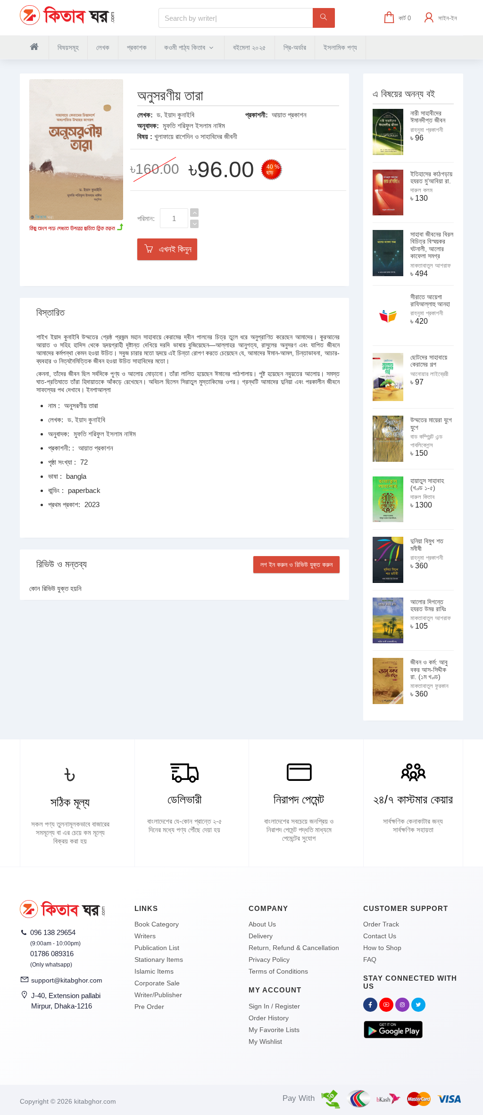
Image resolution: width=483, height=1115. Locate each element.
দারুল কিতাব (422, 496)
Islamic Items (154, 971)
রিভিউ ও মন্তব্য (61, 564)
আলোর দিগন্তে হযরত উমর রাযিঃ (428, 605)
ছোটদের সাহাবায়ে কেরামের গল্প (428, 360)
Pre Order (149, 1006)
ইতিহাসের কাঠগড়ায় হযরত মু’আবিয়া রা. (431, 177)
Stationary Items (158, 959)
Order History (269, 1018)
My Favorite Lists (274, 1029)
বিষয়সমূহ (68, 47)
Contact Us (379, 936)
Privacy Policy (269, 959)
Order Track (381, 924)
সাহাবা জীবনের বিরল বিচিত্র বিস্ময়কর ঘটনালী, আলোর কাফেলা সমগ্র (431, 245)
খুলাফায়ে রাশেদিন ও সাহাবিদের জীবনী (195, 136)
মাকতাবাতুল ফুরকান (429, 685)
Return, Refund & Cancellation (294, 947)
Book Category (156, 924)
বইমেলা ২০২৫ (249, 47)
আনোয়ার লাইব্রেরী (429, 373)
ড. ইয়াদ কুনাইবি (175, 115)
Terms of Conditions (278, 971)
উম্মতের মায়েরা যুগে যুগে (431, 423)
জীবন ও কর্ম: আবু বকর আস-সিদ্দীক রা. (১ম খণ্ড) (429, 669)
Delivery (261, 936)
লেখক (102, 47)
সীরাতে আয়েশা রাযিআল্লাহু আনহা (430, 300)
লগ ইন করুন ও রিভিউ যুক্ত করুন (296, 564)
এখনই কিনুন (173, 249)
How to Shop (382, 947)
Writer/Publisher (158, 995)
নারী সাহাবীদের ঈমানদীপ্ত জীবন (427, 116)
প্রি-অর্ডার (294, 47)
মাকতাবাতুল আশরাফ (430, 265)
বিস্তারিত (50, 312)
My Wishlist (265, 1041)
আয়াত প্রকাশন (289, 115)
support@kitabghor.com (66, 980)
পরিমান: (146, 218)
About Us (262, 924)
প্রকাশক (137, 47)
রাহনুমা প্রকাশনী (426, 129)
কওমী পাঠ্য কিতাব (185, 47)
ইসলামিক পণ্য (340, 47)
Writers (145, 936)
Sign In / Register (274, 1006)
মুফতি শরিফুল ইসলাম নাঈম (194, 126)
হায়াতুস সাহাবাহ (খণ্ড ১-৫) (427, 484)
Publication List (156, 947)
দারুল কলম (421, 190)
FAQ (369, 959)
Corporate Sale (157, 983)
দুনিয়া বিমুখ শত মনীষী (426, 544)
